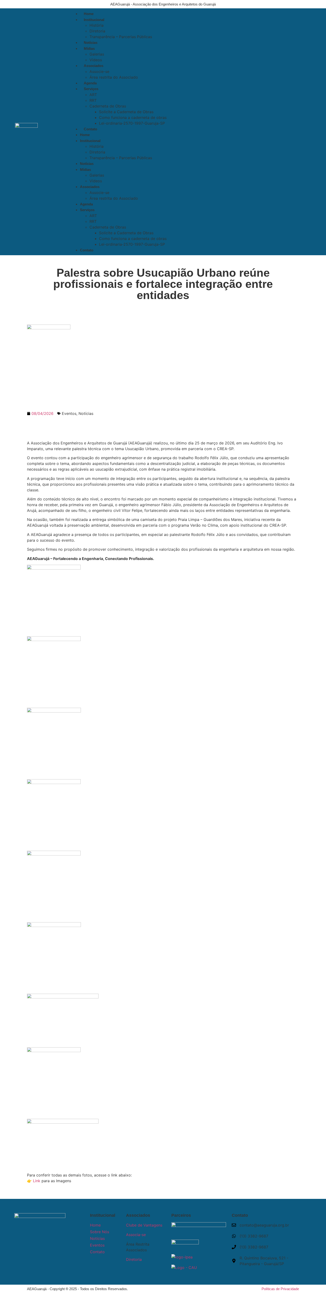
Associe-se (99, 71)
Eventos (69, 413)
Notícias (90, 43)
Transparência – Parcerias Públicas (120, 36)
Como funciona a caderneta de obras (133, 117)
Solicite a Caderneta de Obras (126, 111)
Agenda (90, 83)
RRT (93, 100)
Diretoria (97, 31)
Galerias (96, 54)
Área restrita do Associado (113, 77)
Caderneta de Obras (107, 106)
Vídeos (95, 59)
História (96, 25)
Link (36, 1180)
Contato (90, 129)
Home (89, 14)
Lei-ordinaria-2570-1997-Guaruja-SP (132, 123)
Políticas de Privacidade (280, 1289)
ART (93, 94)
